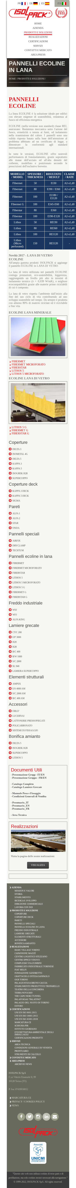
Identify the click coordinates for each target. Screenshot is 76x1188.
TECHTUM (18, 550)
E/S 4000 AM (18, 688)
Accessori (18, 704)
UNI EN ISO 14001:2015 (26, 1016)
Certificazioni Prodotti (29, 1038)
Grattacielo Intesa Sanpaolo (32, 976)
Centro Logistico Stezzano (31, 956)
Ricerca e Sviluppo (25, 900)
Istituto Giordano (26, 1029)
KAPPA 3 (17, 463)
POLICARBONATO (22, 725)
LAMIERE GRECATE (25, 933)
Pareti (14, 506)
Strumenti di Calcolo (28, 1054)
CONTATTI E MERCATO (38, 50)
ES (43, 3)
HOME (38, 23)
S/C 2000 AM (19, 693)
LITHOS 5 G (19, 427)
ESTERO (19, 1006)
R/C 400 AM (18, 698)
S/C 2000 (16, 661)
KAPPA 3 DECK (20, 491)
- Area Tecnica (19, 814)
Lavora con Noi (24, 907)
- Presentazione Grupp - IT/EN (27, 774)
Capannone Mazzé (25, 953)
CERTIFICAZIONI (38, 41)
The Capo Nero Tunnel (28, 996)
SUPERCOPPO (20, 478)
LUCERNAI (18, 716)
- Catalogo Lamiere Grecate (26, 787)
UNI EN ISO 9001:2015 (26, 1012)
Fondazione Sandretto (28, 973)
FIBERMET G (20, 430)
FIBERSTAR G (20, 433)
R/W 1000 (17, 656)
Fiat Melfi (21, 970)
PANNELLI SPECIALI (25, 923)
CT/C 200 (17, 632)
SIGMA (16, 500)
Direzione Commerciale (29, 904)
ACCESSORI (20, 940)
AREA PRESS (38, 54)
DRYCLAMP (19, 545)
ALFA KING (18, 619)
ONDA (15, 528)
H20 (14, 642)
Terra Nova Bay (24, 993)
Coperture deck (23, 484)
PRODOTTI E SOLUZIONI (38, 32)
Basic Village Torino (27, 950)
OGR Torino (21, 979)
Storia (18, 894)
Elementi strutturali (26, 677)
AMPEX (16, 683)
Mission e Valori (24, 891)
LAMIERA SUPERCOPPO (25, 671)
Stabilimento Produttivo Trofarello (37, 986)
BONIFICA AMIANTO (25, 943)
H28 (14, 646)
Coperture (18, 442)
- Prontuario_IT (20, 802)
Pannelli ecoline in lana (30, 556)
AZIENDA (38, 28)
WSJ (14, 610)
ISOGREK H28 (19, 473)
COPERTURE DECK (24, 917)
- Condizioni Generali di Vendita (28, 796)
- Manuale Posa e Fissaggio (26, 793)
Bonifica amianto (24, 736)
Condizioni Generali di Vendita (33, 1048)
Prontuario (21, 1051)
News (15, 1105)
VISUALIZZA (38, 865)
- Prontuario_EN (20, 805)
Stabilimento (23, 897)
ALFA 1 (16, 513)
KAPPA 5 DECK (20, 496)
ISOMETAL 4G (20, 454)
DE (31, 3)
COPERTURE (21, 914)
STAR (15, 523)
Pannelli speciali (24, 533)
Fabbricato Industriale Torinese (34, 966)
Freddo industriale (25, 603)
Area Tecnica (22, 1044)
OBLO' (15, 711)
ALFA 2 (16, 518)
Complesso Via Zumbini (28, 963)
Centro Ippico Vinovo (27, 960)
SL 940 (15, 666)
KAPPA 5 (17, 468)
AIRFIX (16, 540)
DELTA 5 (16, 459)
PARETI (18, 920)
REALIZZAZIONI (38, 36)
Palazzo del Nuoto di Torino (32, 1002)
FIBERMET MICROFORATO (28, 364)
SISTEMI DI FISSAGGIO (25, 730)
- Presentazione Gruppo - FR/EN (28, 777)
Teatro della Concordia (29, 989)
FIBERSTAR (19, 367)
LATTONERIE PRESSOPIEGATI (28, 720)
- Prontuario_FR (20, 808)
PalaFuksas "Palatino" (28, 999)
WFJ (14, 614)
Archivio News (23, 1064)
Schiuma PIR (21, 1025)
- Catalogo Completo (22, 784)
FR (19, 3)
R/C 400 (16, 651)
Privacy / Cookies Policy (28, 1101)
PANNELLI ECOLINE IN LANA (30, 927)
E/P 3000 (16, 637)
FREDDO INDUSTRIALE (26, 930)
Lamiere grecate (24, 625)
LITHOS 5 (18, 370)
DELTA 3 (16, 449)
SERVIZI (38, 45)
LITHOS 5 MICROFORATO (28, 373)
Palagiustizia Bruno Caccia (31, 983)
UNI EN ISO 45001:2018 (26, 1019)
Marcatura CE (23, 1022)
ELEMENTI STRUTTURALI (28, 937)
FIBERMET (18, 361)
